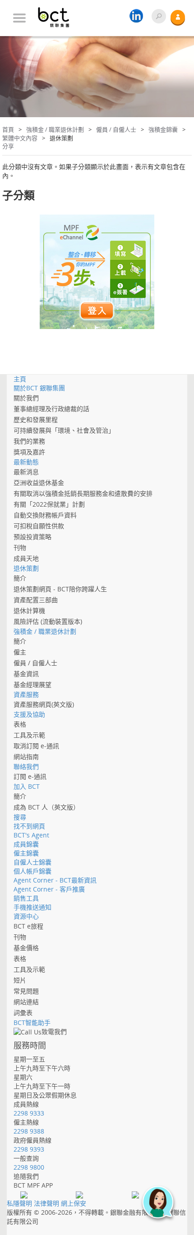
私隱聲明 (19, 1203)
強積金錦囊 (163, 129)
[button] (162, 1206)
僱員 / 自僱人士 (116, 129)
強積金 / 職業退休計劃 (55, 129)
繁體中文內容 (19, 138)
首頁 (8, 129)
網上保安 (73, 1203)
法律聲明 (46, 1203)
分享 (8, 146)
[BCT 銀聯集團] (58, 13)
